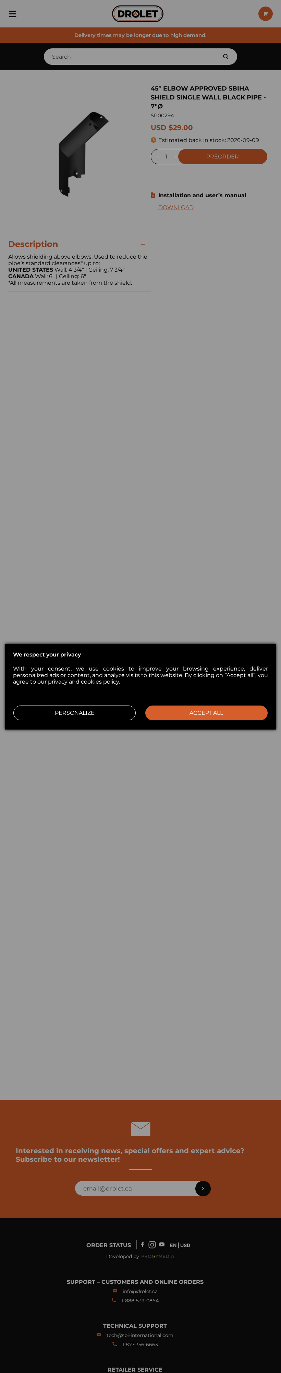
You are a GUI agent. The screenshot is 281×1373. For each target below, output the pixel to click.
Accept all (206, 713)
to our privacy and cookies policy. (75, 681)
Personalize (75, 713)
